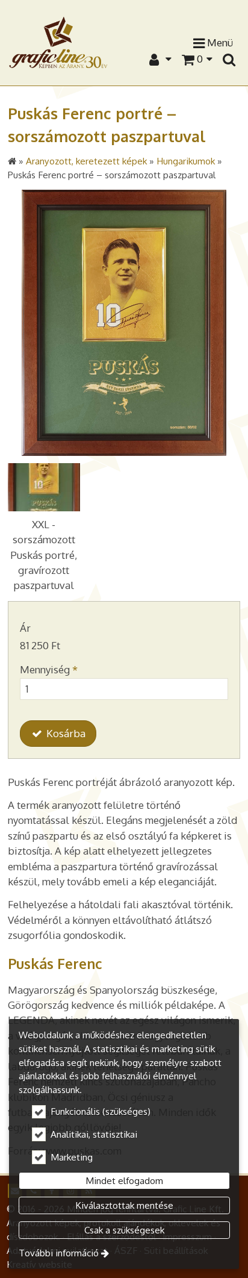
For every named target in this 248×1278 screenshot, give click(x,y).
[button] (228, 59)
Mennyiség (49, 669)
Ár (25, 628)
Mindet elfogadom (124, 1180)
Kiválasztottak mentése (124, 1205)
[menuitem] (228, 59)
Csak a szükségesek (124, 1230)
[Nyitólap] (58, 42)
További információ (59, 1253)
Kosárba (64, 733)
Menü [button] (219, 42)
